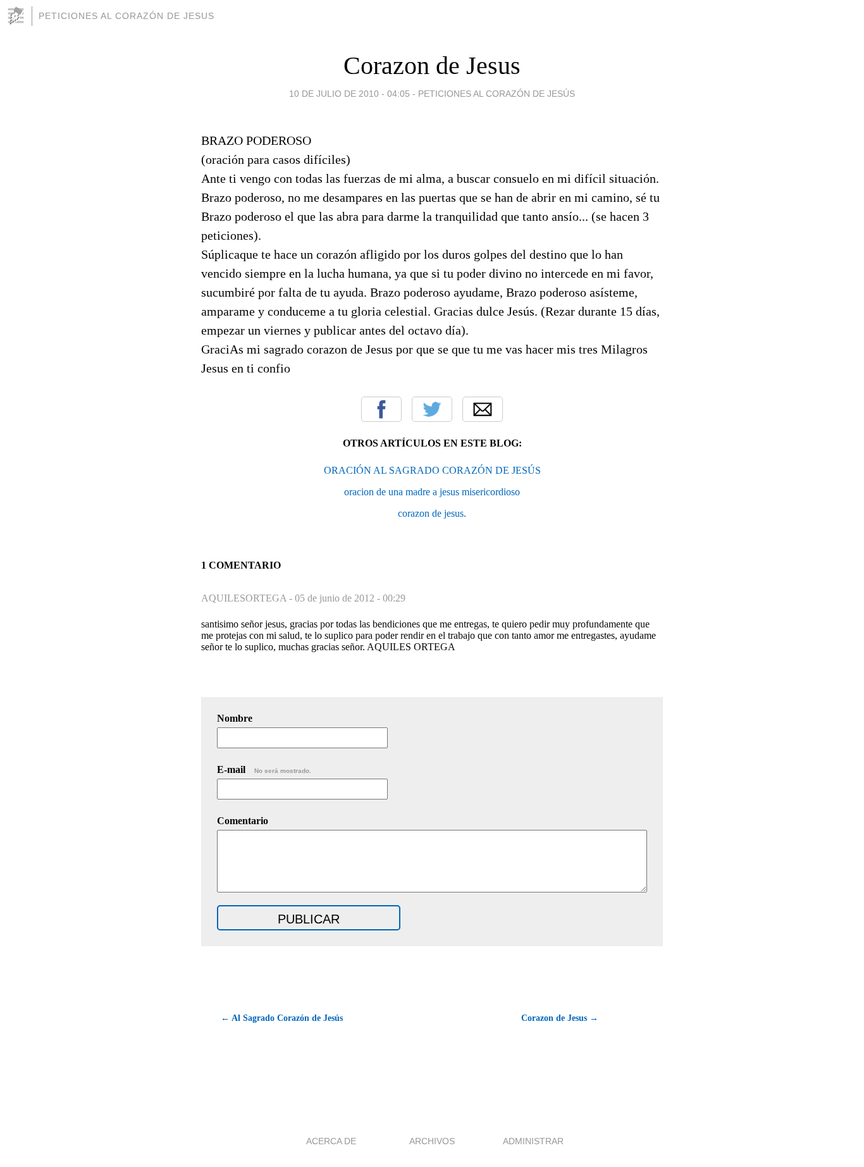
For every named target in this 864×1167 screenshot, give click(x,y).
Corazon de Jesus (432, 65)
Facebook (381, 409)
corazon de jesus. (432, 513)
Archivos (432, 1141)
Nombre (234, 718)
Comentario (242, 820)
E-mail (264, 769)
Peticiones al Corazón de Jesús (496, 94)
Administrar (533, 1141)
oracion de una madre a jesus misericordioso (432, 491)
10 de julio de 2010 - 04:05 (349, 94)
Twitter (432, 409)
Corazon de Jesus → (559, 1018)
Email (482, 409)
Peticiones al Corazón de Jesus (126, 16)
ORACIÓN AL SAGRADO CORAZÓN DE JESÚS (432, 470)
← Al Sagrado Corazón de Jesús (282, 1018)
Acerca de (331, 1141)
